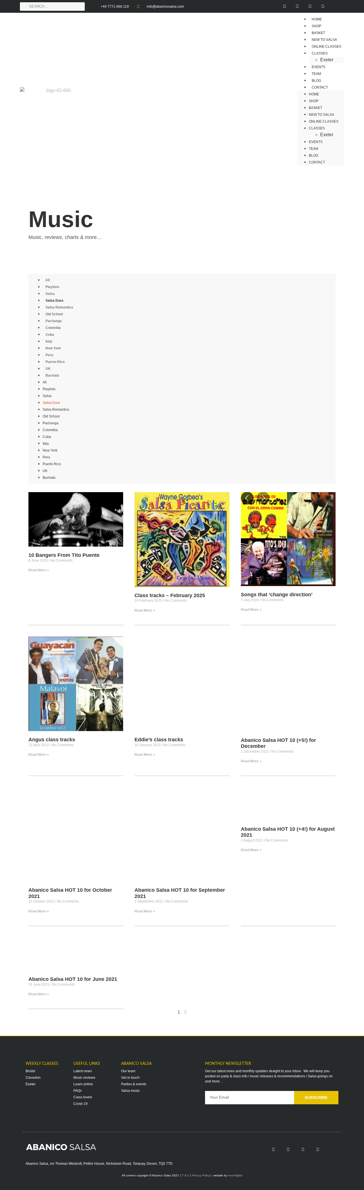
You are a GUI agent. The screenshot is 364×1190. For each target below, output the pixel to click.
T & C (185, 1175)
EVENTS (315, 142)
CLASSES (320, 53)
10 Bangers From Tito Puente (64, 555)
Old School (54, 314)
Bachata (52, 375)
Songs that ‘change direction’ (277, 594)
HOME (314, 94)
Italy (49, 341)
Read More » (38, 570)
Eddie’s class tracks (159, 739)
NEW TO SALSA (321, 115)
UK (48, 369)
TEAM (313, 149)
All (48, 280)
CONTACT (320, 87)
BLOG (313, 156)
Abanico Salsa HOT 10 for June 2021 (72, 979)
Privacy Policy (201, 1175)
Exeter (326, 134)
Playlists (52, 287)
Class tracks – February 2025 (170, 595)
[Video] (335, 6)
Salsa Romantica (59, 307)
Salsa (50, 294)
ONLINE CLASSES (323, 121)
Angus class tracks (51, 739)
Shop (313, 101)
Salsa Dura (54, 301)
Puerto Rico (55, 362)
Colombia (53, 328)
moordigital (235, 1175)
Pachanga (54, 321)
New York (53, 348)
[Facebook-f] (284, 6)
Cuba (50, 335)
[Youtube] (323, 6)
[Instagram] (297, 6)
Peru (49, 355)
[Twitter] (310, 6)
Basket (315, 108)
